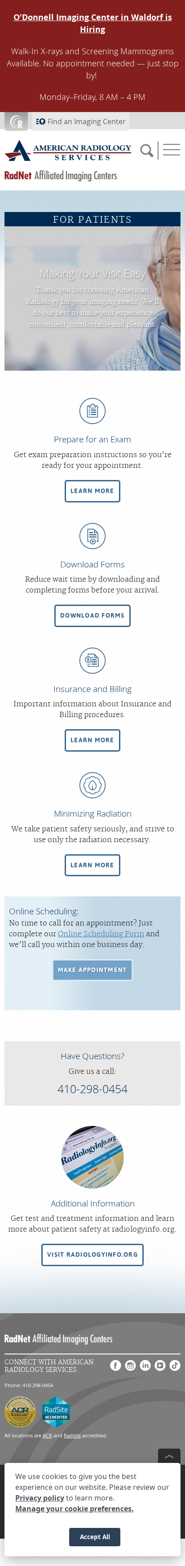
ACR (47, 1435)
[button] (92, 491)
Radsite (72, 1435)
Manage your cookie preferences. (74, 1509)
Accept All (95, 1536)
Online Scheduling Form (101, 934)
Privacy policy (39, 1498)
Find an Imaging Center (87, 121)
